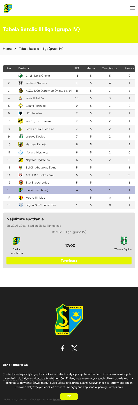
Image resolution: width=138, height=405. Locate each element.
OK (69, 396)
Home (7, 49)
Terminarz (69, 260)
